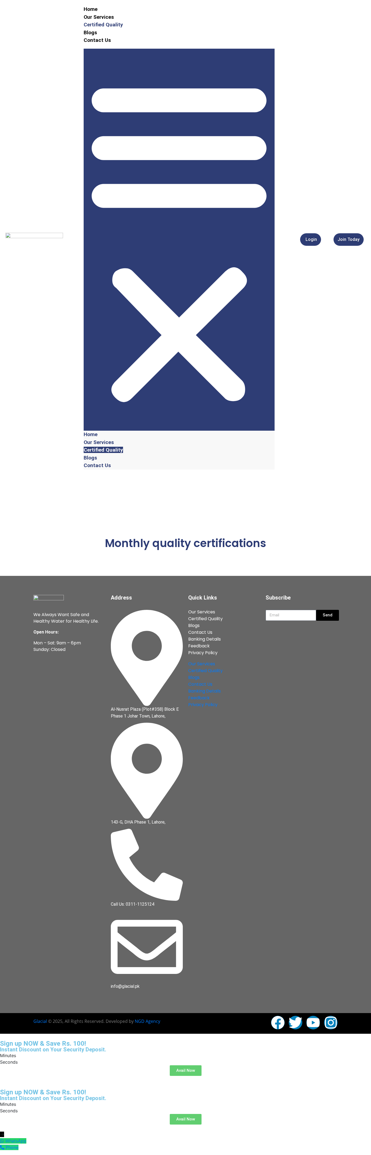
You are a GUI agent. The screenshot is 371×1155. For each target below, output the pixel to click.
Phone (12, 1147)
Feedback (199, 646)
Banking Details (204, 639)
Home (91, 9)
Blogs (90, 32)
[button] (179, 240)
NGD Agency (147, 1021)
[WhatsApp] (2, 1141)
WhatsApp (15, 1141)
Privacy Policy (203, 653)
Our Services (99, 17)
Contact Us (97, 40)
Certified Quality (103, 24)
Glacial (40, 1021)
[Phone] (3, 1147)
